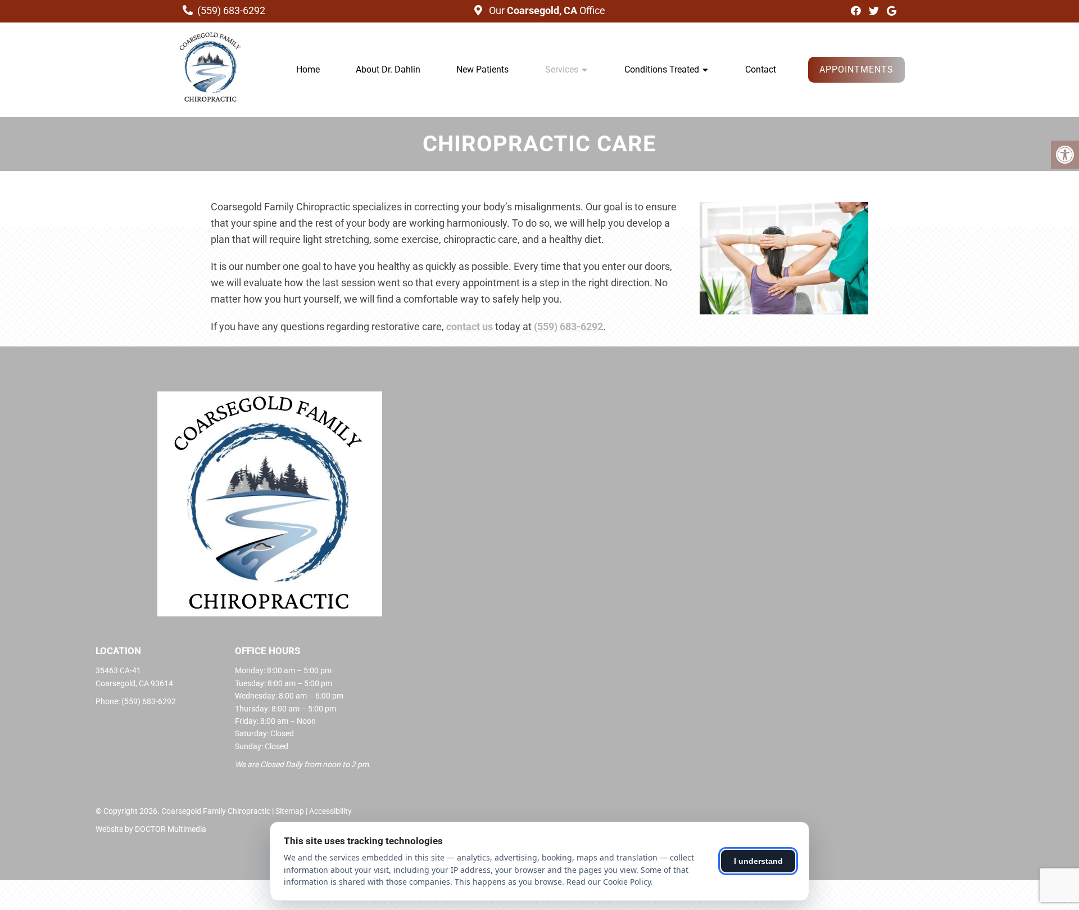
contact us (469, 326)
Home (308, 69)
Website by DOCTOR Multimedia (151, 829)
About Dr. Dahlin (388, 69)
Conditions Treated (661, 69)
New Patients (482, 69)
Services (561, 69)
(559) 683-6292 (231, 10)
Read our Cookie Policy (608, 881)
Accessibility (330, 811)
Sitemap (289, 811)
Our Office (546, 10)
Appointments (856, 69)
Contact (760, 69)
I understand (758, 861)
